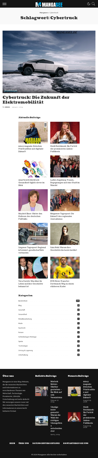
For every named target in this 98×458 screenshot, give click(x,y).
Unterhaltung (23, 355)
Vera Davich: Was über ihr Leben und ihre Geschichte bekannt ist (30, 284)
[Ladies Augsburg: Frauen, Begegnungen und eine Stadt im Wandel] (65, 166)
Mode (20, 323)
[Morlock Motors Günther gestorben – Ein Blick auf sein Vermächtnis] (41, 391)
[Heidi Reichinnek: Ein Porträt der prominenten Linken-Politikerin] (65, 133)
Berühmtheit (22, 301)
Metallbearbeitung (25, 319)
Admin (7, 107)
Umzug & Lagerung (25, 350)
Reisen (20, 332)
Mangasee (42, 455)
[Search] (92, 4)
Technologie (10, 90)
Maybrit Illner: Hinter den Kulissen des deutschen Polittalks (30, 216)
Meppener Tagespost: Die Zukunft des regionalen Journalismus (62, 216)
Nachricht (21, 328)
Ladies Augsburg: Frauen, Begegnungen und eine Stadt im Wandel (65, 183)
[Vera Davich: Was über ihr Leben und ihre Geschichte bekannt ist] (33, 268)
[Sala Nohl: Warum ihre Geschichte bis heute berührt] (65, 234)
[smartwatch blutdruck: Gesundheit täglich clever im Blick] (33, 166)
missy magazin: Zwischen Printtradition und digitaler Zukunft (31, 149)
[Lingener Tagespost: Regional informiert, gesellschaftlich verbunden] (33, 234)
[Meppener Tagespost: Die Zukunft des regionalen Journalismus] (65, 200)
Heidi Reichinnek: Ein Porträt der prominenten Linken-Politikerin (63, 149)
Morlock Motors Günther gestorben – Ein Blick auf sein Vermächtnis (56, 389)
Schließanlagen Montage (27, 337)
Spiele (20, 341)
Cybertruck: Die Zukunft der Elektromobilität (36, 100)
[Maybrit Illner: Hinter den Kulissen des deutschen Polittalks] (33, 200)
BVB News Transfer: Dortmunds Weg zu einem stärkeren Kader (62, 284)
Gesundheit (22, 314)
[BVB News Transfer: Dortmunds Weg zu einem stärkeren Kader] (65, 268)
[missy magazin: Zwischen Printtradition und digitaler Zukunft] (33, 133)
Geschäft (21, 310)
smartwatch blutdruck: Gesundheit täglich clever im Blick (31, 183)
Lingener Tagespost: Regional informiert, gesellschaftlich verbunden (32, 250)
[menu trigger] (5, 4)
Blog (20, 305)
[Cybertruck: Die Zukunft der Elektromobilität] (49, 62)
